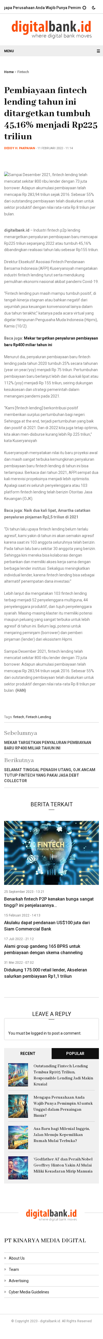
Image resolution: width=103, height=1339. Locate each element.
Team (14, 1269)
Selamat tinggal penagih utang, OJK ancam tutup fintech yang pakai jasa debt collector (49, 775)
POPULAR (75, 1053)
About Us (17, 1258)
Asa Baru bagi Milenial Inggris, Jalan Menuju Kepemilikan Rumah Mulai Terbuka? (62, 1134)
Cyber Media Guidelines (29, 1292)
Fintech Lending (38, 717)
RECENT (27, 1053)
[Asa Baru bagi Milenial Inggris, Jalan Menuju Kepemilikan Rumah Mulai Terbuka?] (18, 1137)
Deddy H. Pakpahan (19, 148)
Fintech (23, 72)
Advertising (19, 1281)
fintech (18, 717)
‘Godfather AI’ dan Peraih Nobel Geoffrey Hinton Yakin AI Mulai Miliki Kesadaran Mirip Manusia (63, 1165)
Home (9, 72)
